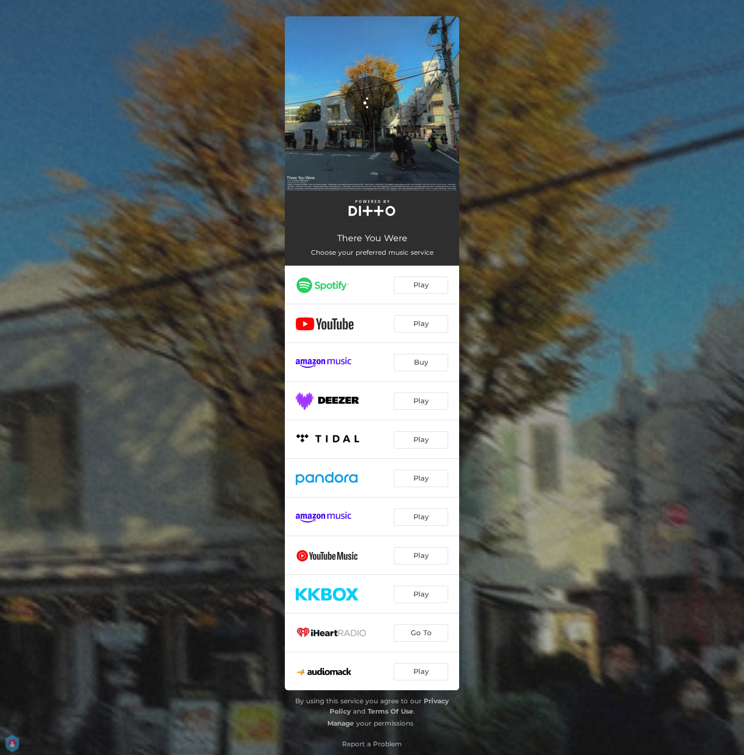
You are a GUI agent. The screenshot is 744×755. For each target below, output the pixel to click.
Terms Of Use (390, 711)
